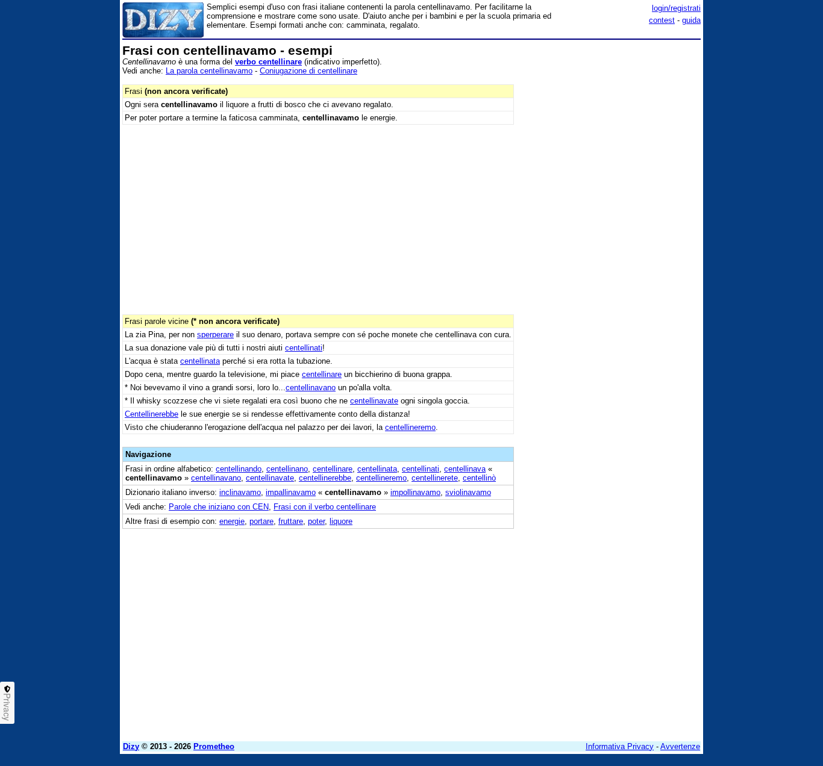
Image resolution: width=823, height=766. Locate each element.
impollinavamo (415, 492)
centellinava (465, 468)
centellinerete (434, 477)
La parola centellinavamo (209, 70)
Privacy (7, 707)
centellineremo (410, 427)
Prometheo (213, 746)
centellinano (287, 468)
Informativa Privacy (620, 746)
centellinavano (311, 387)
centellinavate (374, 400)
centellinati (303, 347)
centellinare (322, 374)
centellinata (200, 361)
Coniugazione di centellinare (308, 70)
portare (261, 521)
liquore (341, 521)
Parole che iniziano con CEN (219, 506)
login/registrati (676, 8)
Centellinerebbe (151, 414)
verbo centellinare (268, 61)
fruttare (290, 521)
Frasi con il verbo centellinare (325, 506)
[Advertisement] (610, 224)
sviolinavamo (468, 492)
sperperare (215, 334)
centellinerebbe (325, 477)
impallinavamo (291, 492)
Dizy (131, 746)
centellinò (479, 477)
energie (232, 521)
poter (316, 521)
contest (662, 20)
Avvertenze (680, 746)
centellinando (238, 468)
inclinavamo (240, 492)
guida (691, 20)
